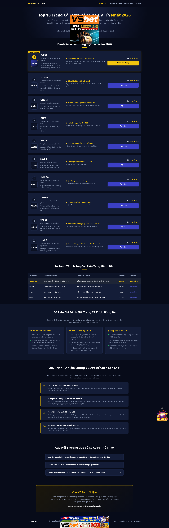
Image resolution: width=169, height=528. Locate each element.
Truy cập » (133, 286)
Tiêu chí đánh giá (115, 3)
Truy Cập (123, 85)
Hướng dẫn (128, 3)
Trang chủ (102, 3)
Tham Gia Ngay (123, 63)
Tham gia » (134, 281)
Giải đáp (138, 3)
